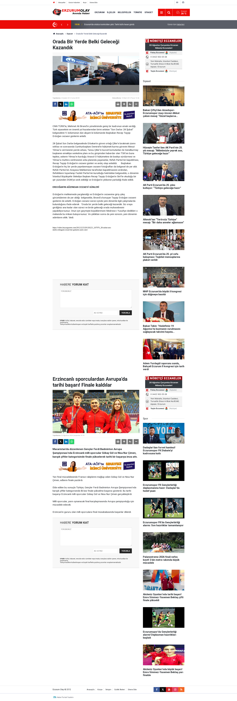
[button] (124, 104)
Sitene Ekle (93, 2)
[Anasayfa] (54, 2)
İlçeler (111, 12)
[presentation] (61, 24)
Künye (100, 690)
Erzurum (100, 12)
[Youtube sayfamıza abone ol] (169, 689)
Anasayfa (59, 34)
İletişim (108, 690)
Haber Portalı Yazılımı (65, 697)
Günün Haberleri (74, 2)
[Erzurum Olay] (71, 12)
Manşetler (61, 2)
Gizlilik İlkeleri (119, 690)
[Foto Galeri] (183, 2)
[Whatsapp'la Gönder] (71, 104)
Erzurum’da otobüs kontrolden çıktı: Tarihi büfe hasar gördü (109, 24)
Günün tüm (176, 24)
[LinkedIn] (66, 104)
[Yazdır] (118, 104)
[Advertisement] (41, 66)
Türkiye (138, 12)
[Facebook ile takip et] (157, 689)
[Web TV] (177, 2)
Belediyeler (124, 12)
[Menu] (161, 12)
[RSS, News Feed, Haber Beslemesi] (181, 689)
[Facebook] (55, 104)
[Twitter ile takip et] (163, 689)
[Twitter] (60, 104)
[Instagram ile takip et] (175, 689)
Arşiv (85, 2)
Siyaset (149, 12)
